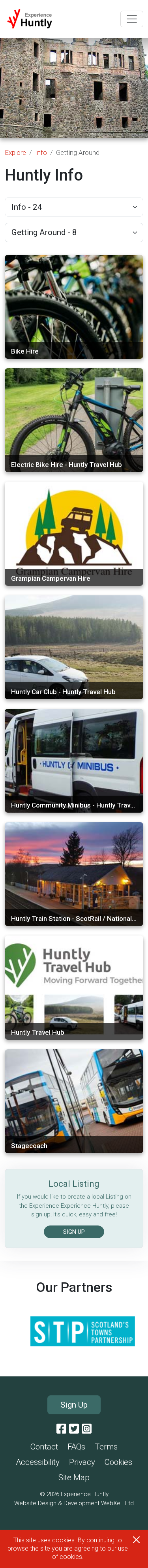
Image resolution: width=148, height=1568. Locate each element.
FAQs (76, 1446)
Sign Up (74, 1405)
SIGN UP (74, 1231)
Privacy (82, 1462)
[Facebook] (61, 1429)
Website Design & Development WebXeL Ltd (74, 1503)
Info (41, 152)
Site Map (74, 1477)
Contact (44, 1446)
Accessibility (38, 1462)
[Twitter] (74, 1429)
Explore (15, 152)
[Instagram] (87, 1429)
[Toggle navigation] (131, 19)
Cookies (118, 1462)
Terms (106, 1446)
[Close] (136, 1539)
